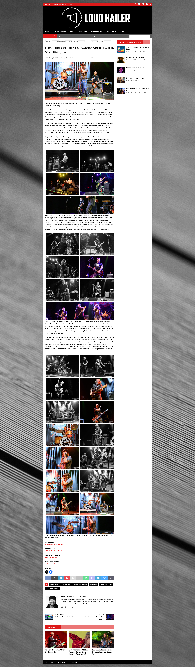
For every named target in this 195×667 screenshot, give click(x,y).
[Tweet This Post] (54, 578)
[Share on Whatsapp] (86, 578)
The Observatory (52, 588)
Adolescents (54, 584)
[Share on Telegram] (98, 578)
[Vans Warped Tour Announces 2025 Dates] (121, 49)
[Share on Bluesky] (104, 578)
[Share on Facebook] (48, 578)
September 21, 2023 (132, 70)
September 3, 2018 (132, 80)
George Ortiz (64, 58)
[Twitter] (139, 4)
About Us (47, 4)
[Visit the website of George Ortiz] (62, 608)
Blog (122, 31)
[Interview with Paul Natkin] (121, 80)
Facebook (54, 544)
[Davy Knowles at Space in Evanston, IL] (121, 91)
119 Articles (82, 596)
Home (47, 31)
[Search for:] (139, 36)
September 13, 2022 (132, 92)
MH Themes (78, 662)
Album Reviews (96, 31)
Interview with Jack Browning (135, 58)
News (72, 31)
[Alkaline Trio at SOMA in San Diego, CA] (56, 639)
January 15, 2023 (132, 60)
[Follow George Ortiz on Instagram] (67, 608)
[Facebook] (135, 4)
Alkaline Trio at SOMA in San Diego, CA (55, 651)
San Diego (93, 584)
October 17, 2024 (132, 51)
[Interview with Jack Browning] (121, 60)
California (66, 584)
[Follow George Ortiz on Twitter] (71, 608)
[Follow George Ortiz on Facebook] (64, 608)
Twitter (60, 544)
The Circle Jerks (106, 584)
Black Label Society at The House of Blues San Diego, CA (102, 652)
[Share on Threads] (111, 578)
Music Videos (111, 31)
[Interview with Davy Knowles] (121, 70)
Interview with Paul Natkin (135, 78)
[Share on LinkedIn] (61, 578)
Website (48, 544)
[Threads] (150, 4)
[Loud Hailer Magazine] (93, 28)
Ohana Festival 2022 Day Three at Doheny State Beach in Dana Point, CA (78, 652)
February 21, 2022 (53, 58)
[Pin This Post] (67, 578)
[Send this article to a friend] (73, 578)
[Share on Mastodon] (92, 578)
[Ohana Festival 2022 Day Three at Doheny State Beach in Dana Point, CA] (80, 639)
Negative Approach (80, 584)
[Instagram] (143, 4)
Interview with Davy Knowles (135, 68)
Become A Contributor (60, 4)
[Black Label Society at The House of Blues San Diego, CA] (103, 639)
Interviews (83, 31)
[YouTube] (146, 4)
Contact (72, 4)
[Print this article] (79, 578)
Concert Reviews (59, 31)
